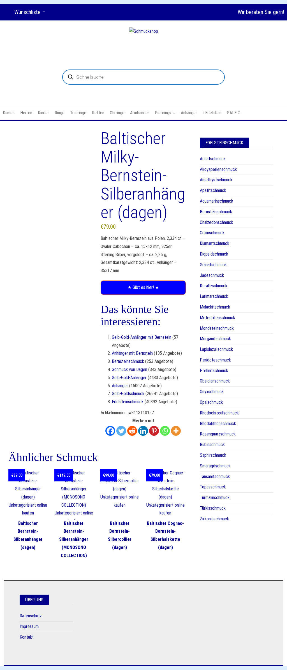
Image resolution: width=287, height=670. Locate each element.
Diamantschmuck (214, 243)
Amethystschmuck (216, 179)
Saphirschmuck (213, 455)
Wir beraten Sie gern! (261, 12)
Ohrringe (117, 112)
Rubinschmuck (212, 444)
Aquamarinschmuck (216, 201)
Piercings (163, 112)
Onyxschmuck (212, 391)
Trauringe (78, 112)
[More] (176, 431)
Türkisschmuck (213, 508)
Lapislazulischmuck (216, 349)
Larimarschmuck (214, 296)
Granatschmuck (213, 264)
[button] (41, 155)
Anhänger (189, 112)
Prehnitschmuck (214, 370)
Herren (26, 112)
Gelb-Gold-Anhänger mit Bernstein (141, 337)
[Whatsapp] (165, 431)
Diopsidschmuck (214, 254)
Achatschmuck (213, 158)
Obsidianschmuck (215, 381)
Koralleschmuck (213, 285)
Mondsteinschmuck (217, 328)
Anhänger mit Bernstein (132, 353)
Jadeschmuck (212, 275)
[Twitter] (121, 431)
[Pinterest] (154, 431)
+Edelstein (212, 112)
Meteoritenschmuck (217, 317)
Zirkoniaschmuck (214, 518)
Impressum (29, 626)
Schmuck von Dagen (129, 369)
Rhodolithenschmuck (218, 423)
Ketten (98, 112)
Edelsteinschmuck (128, 401)
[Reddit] (132, 431)
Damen (9, 112)
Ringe (59, 112)
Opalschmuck (211, 402)
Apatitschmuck (213, 190)
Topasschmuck (213, 487)
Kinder (43, 112)
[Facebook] (110, 431)
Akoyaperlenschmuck (218, 169)
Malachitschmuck (215, 307)
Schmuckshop (143, 45)
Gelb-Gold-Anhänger (129, 377)
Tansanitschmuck (215, 476)
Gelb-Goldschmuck (128, 393)
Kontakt (27, 637)
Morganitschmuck (215, 338)
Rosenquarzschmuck (218, 434)
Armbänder (139, 112)
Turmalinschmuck (215, 497)
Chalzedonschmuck (216, 222)
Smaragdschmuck (215, 466)
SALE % (233, 112)
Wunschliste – (29, 12)
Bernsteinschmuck (128, 361)
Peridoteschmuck (215, 360)
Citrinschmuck (212, 232)
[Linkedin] (143, 431)
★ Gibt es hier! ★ (143, 287)
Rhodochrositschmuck (219, 413)
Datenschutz (31, 615)
